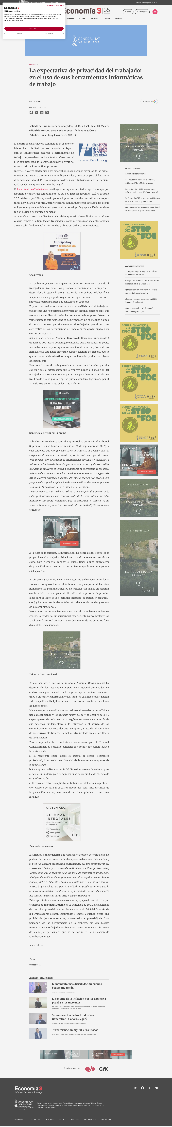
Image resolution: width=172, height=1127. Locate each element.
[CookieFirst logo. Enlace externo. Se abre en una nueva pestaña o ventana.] (11, 8)
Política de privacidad (55, 6)
